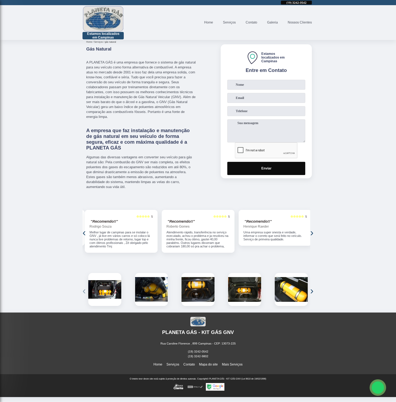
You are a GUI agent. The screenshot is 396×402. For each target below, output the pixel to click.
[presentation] (84, 232)
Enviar (266, 168)
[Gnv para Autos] (151, 289)
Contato (251, 22)
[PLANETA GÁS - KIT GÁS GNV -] (103, 19)
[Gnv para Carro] (244, 289)
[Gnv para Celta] (291, 289)
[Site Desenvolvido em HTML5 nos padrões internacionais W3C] (195, 387)
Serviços (229, 22)
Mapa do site (208, 364)
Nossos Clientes (300, 22)
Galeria (272, 22)
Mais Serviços (232, 364)
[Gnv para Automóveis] (104, 289)
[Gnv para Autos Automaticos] (198, 289)
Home (208, 22)
